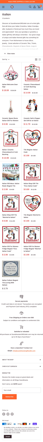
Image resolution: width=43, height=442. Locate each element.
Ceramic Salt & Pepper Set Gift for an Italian (32, 119)
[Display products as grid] (36, 59)
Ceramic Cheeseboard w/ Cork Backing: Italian (32, 87)
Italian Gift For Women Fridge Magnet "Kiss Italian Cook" (10, 249)
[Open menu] (3, 7)
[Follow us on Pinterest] (12, 414)
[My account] (34, 7)
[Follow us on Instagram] (7, 414)
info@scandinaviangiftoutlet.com (24, 351)
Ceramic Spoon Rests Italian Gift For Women (10, 119)
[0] (39, 7)
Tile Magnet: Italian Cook (30, 151)
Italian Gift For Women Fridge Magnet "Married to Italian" (32, 249)
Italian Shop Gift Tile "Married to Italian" (9, 216)
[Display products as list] (40, 59)
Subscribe (9, 397)
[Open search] (30, 7)
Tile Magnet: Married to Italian (32, 216)
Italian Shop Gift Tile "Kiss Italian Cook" (31, 185)
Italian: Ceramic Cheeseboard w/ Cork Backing (10, 152)
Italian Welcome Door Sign (10, 86)
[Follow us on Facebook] (3, 414)
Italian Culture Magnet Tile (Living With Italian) (10, 282)
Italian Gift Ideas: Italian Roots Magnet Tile (10, 185)
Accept (8, 436)
